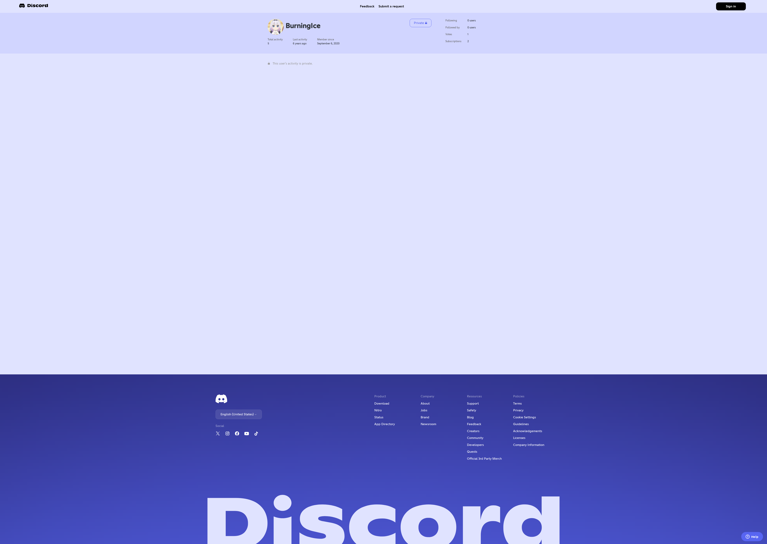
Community (475, 438)
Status (378, 417)
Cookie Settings (524, 417)
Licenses (519, 438)
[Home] (33, 6)
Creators (473, 431)
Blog (470, 417)
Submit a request (391, 6)
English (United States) (237, 414)
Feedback (367, 6)
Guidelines (521, 424)
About (425, 403)
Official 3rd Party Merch (484, 458)
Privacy (518, 410)
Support (473, 403)
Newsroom (428, 424)
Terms (517, 403)
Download (381, 403)
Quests (472, 451)
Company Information (528, 445)
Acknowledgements (527, 431)
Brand (425, 417)
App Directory (384, 424)
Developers (475, 445)
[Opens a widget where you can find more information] (752, 537)
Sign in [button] (731, 6)
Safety (471, 410)
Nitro (378, 410)
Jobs (424, 410)
